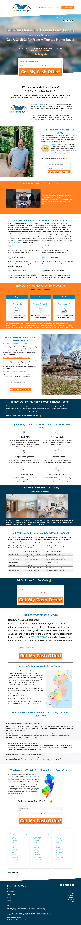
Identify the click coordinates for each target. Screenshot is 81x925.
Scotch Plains (37, 857)
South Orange (59, 852)
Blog (73, 901)
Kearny (14, 852)
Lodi (13, 847)
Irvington (58, 842)
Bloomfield (37, 839)
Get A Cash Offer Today (69, 888)
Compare (57, 7)
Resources (71, 897)
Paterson (58, 854)
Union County (59, 859)
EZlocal (9, 905)
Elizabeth (36, 842)
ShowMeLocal (10, 891)
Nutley (58, 837)
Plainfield (36, 844)
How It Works (42, 7)
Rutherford (15, 849)
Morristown (15, 861)
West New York (16, 856)
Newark (14, 837)
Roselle (36, 852)
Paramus (14, 845)
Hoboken (58, 856)
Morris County (60, 861)
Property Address (22, 587)
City (61, 839)
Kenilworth (37, 856)
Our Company (50, 7)
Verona (58, 847)
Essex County (37, 859)
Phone (19, 592)
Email (43, 592)
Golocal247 (10, 903)
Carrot (28, 919)
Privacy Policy (71, 899)
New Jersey (15, 859)
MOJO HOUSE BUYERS (37, 104)
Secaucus (14, 854)
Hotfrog (9, 897)
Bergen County (16, 850)
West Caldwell (59, 849)
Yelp (8, 888)
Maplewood (59, 850)
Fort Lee (14, 842)
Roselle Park (37, 854)
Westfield (36, 847)
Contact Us (67, 19)
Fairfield (58, 844)
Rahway (36, 849)
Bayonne (36, 840)
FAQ (72, 19)
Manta (9, 900)
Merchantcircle (11, 894)
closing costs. (39, 233)
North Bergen (37, 837)
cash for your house (16, 242)
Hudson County (38, 861)
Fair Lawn (14, 844)
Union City (15, 857)
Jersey (58, 839)
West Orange (59, 857)
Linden (36, 845)
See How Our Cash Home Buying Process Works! (53, 97)
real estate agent (19, 543)
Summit (36, 850)
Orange (58, 845)
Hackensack (15, 840)
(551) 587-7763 (68, 17)
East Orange (59, 840)
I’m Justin (53, 144)
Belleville (14, 839)
